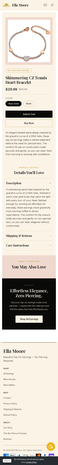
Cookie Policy (31, 462)
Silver (28, 103)
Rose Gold (13, 103)
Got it (7, 460)
